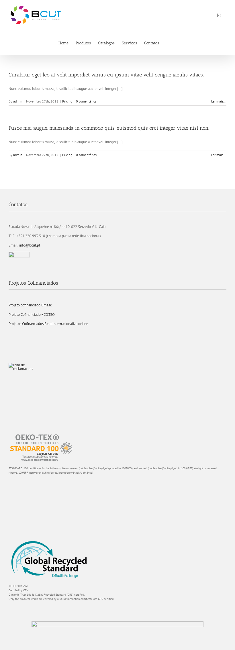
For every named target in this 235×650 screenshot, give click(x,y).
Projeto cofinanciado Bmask (30, 305)
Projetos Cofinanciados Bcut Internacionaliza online (48, 323)
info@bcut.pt (29, 245)
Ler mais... (218, 101)
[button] (167, 43)
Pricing (67, 101)
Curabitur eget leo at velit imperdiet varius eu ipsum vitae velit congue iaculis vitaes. (106, 75)
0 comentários (86, 101)
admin (17, 101)
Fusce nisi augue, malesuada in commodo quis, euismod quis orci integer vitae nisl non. (109, 128)
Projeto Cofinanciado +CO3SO (32, 314)
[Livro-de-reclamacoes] (23, 365)
